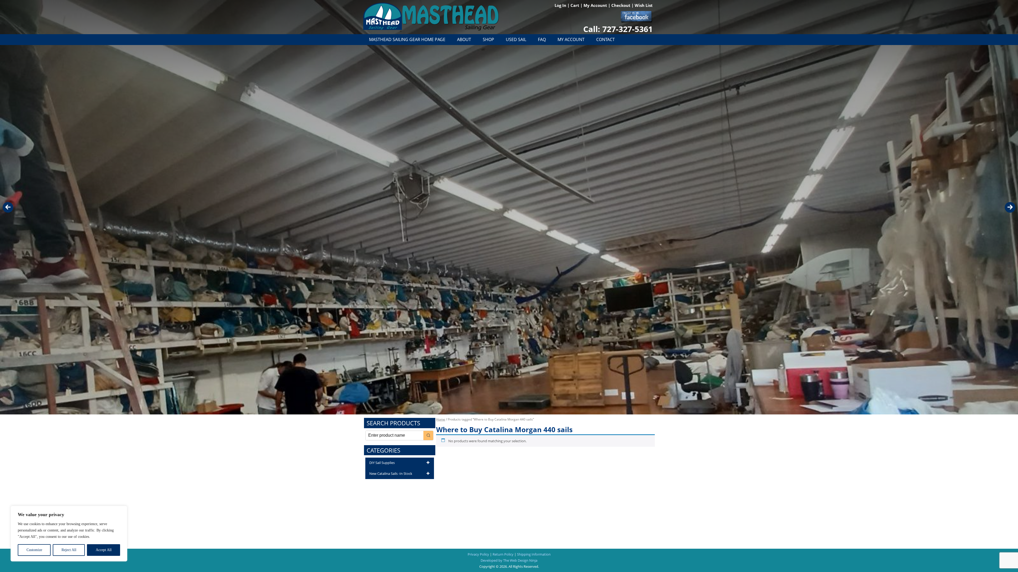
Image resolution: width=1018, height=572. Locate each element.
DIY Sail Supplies (382, 462)
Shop (488, 39)
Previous (8, 207)
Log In (561, 5)
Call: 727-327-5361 (618, 29)
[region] (69, 533)
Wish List (644, 5)
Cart (575, 5)
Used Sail (516, 39)
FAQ (542, 39)
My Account (595, 5)
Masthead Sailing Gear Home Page (407, 39)
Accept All (104, 550)
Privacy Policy (478, 554)
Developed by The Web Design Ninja (509, 560)
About (464, 39)
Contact (605, 39)
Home (440, 419)
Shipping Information (534, 554)
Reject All (69, 550)
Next (1010, 207)
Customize (34, 550)
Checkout (621, 5)
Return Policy (503, 554)
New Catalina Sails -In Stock (390, 473)
